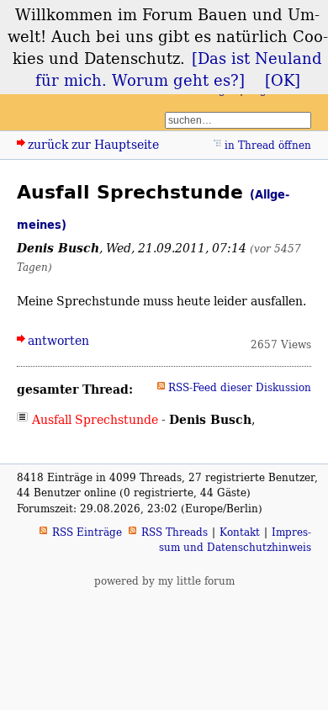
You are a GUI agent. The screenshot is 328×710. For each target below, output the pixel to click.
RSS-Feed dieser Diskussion (239, 387)
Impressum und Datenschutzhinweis (235, 539)
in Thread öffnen (268, 145)
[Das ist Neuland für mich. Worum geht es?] (179, 69)
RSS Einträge (87, 532)
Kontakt (240, 532)
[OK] (282, 80)
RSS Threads (174, 532)
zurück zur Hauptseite (93, 144)
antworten (58, 340)
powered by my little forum (164, 581)
